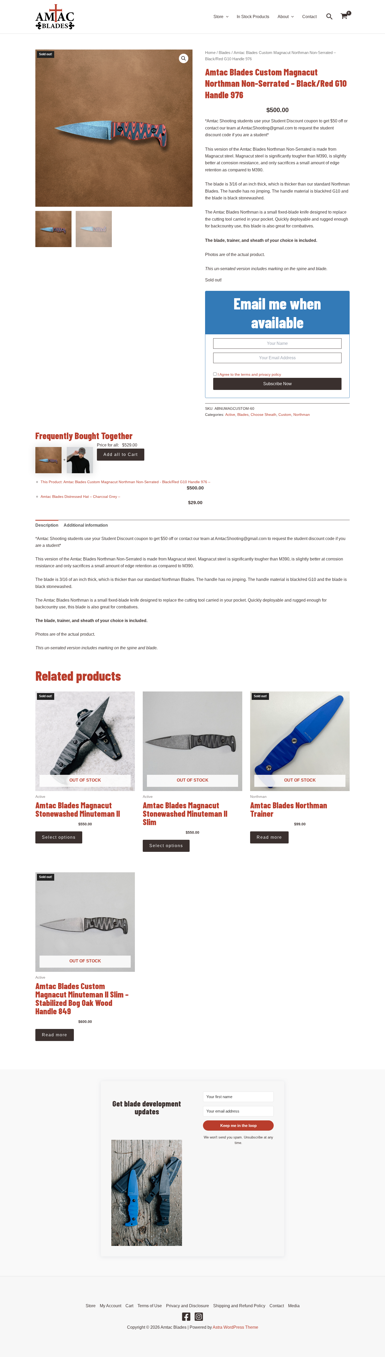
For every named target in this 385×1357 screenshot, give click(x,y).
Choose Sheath (263, 414)
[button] (226, 16)
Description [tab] (46, 525)
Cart (129, 1306)
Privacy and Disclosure (187, 1306)
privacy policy (270, 374)
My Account (110, 1306)
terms (245, 374)
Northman (301, 414)
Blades (224, 53)
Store (91, 1306)
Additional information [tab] (86, 525)
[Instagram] (199, 1316)
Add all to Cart (120, 454)
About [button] (283, 16)
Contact (309, 16)
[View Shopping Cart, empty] (344, 17)
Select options (59, 837)
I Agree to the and (249, 374)
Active (230, 414)
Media (294, 1306)
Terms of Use (150, 1306)
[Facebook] (186, 1316)
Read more (269, 837)
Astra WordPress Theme (235, 1327)
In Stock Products (253, 16)
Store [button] (218, 16)
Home (210, 53)
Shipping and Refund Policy (239, 1306)
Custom (284, 414)
